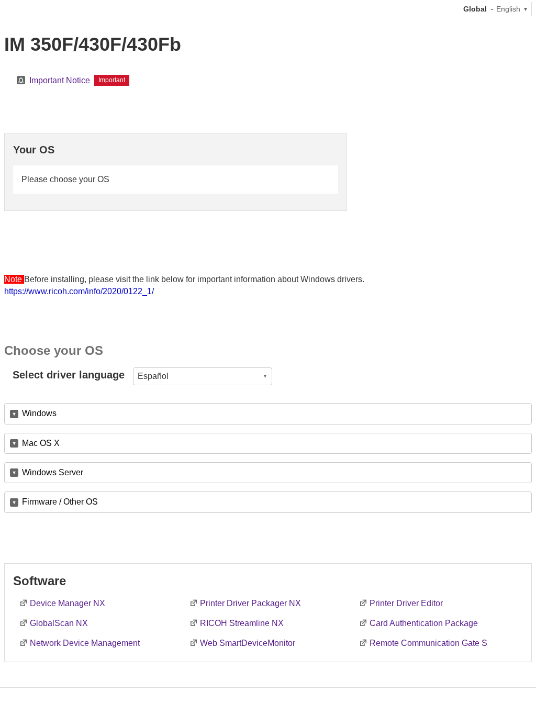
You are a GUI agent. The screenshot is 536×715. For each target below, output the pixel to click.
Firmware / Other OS (60, 501)
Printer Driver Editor (406, 603)
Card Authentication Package (424, 623)
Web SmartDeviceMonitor (247, 643)
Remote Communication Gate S (428, 643)
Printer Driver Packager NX (250, 603)
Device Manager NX (67, 603)
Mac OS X (41, 443)
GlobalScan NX (59, 623)
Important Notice (59, 80)
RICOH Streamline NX (242, 623)
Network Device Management (85, 643)
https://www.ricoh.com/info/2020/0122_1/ (79, 291)
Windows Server (52, 472)
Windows (39, 413)
